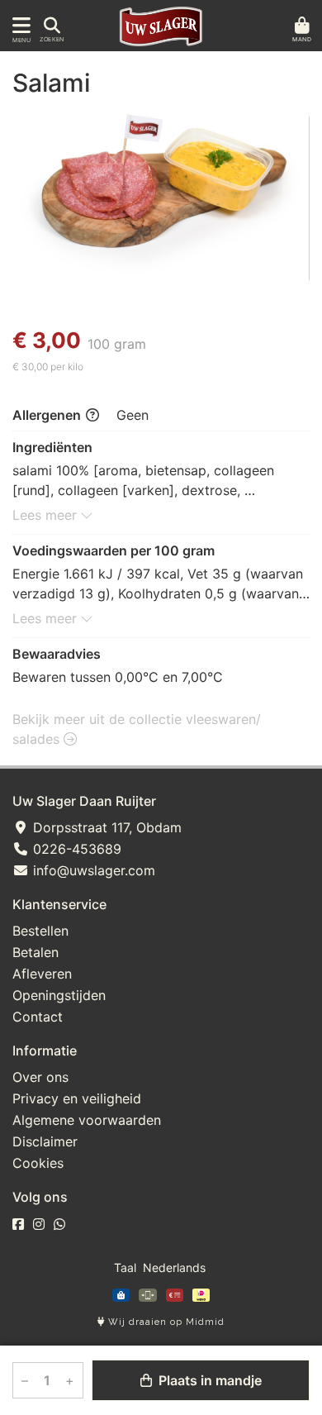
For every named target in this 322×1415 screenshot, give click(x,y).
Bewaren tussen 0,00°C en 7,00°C (117, 677)
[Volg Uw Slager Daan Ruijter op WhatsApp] (59, 1224)
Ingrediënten (52, 447)
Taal (125, 1267)
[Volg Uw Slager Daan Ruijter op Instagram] (39, 1224)
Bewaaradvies (56, 654)
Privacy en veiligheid (76, 1098)
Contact (37, 1016)
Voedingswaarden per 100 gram (113, 550)
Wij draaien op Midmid (165, 1322)
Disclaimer (45, 1141)
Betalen (35, 952)
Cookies (38, 1163)
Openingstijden (59, 995)
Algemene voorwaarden (86, 1120)
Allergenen (48, 415)
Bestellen (40, 930)
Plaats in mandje (208, 1380)
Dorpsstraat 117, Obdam (105, 827)
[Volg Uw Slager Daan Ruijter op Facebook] (18, 1224)
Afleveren (42, 973)
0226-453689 (75, 849)
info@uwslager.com (92, 870)
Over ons (40, 1077)
